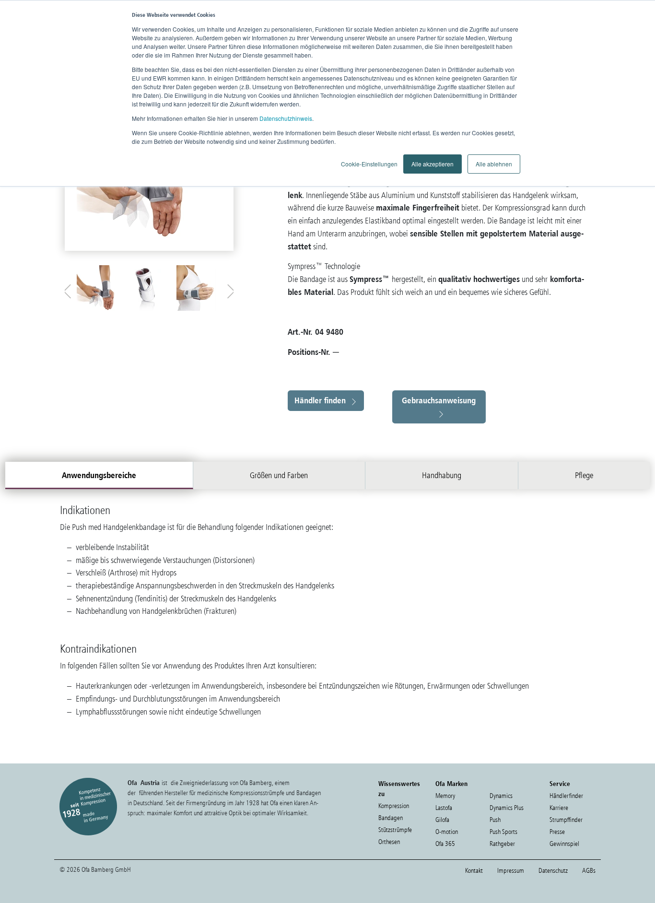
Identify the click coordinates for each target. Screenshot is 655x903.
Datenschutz (553, 871)
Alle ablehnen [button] (494, 164)
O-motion (446, 832)
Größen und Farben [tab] (279, 475)
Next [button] (229, 289)
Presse (557, 832)
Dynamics (501, 796)
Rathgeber (502, 844)
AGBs (589, 871)
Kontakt (474, 871)
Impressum (510, 871)
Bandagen (390, 818)
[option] (99, 288)
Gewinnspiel (564, 844)
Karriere (559, 808)
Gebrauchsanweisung (439, 400)
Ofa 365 (445, 844)
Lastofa (443, 808)
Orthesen (389, 842)
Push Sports (503, 832)
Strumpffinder (566, 820)
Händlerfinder (566, 796)
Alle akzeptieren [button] (432, 164)
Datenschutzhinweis (285, 118)
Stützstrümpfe (395, 830)
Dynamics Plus (507, 808)
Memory (445, 796)
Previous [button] (69, 289)
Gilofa (442, 820)
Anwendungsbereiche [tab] (99, 475)
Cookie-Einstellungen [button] (369, 164)
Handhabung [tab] (441, 475)
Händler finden (320, 400)
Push (495, 820)
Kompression (393, 806)
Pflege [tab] (584, 475)
